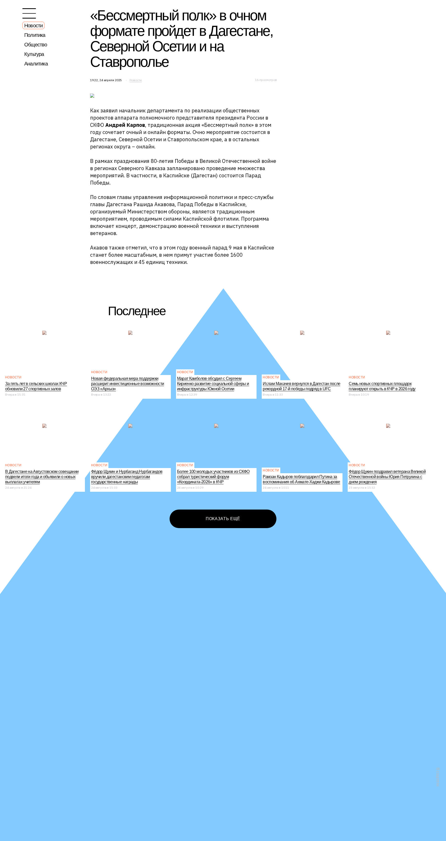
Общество (35, 44)
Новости (33, 25)
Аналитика (36, 63)
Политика (34, 35)
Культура (34, 54)
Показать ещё (223, 519)
